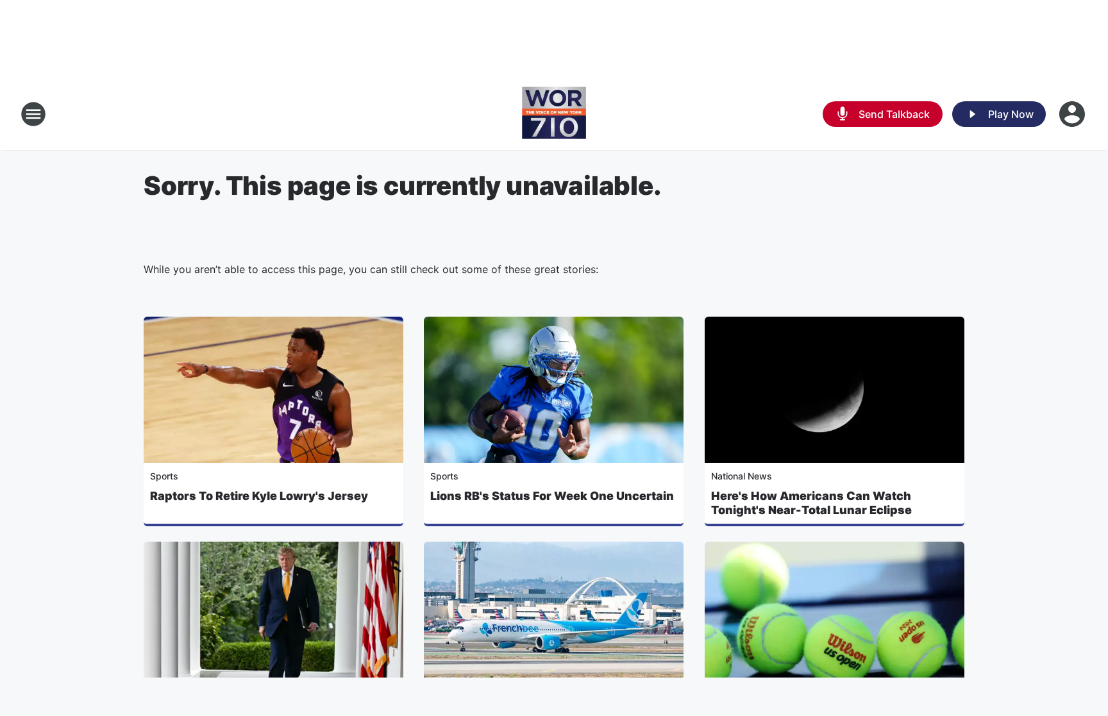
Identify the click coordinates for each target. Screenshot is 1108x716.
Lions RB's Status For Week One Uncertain (552, 496)
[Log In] (1073, 114)
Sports (164, 475)
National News (741, 475)
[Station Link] (554, 114)
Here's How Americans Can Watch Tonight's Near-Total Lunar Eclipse (811, 503)
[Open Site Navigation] (33, 114)
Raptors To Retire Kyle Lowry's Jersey (259, 496)
